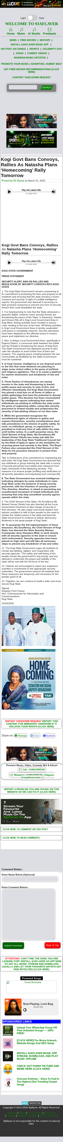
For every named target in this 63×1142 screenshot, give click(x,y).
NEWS (13, 40)
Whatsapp (22, 735)
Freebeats (49, 33)
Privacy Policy (35, 1113)
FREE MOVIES (28, 40)
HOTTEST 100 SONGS (13, 49)
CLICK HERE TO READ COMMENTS (21, 838)
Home (11, 33)
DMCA (22, 1113)
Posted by (7, 180)
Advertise (11, 1115)
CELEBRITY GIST (52, 49)
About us (12, 1113)
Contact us (50, 1113)
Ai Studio (34, 33)
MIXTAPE (45, 40)
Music (21, 33)
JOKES (20, 53)
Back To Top (52, 945)
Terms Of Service (49, 1115)
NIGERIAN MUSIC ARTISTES (30, 57)
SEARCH (46, 87)
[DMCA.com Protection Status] (31, 1104)
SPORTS (34, 49)
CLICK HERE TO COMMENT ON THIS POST (25, 829)
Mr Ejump (18, 180)
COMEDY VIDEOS (37, 53)
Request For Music (27, 1115)
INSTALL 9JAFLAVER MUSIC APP (29, 44)
